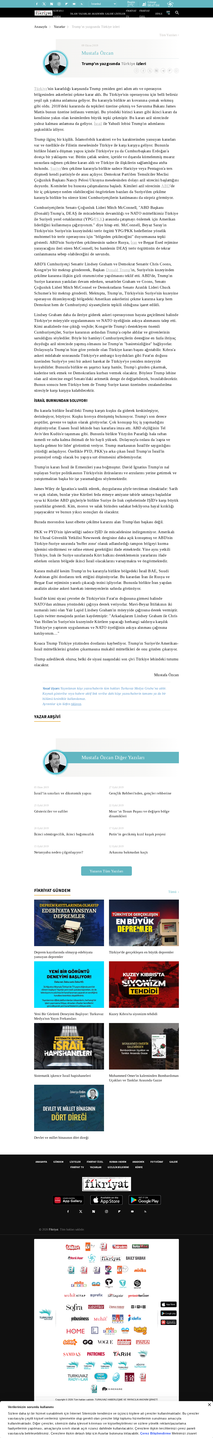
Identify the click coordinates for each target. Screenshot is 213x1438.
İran (135, 248)
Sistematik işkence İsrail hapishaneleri (63, 1093)
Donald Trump (120, 275)
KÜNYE (139, 1189)
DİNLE (159, 13)
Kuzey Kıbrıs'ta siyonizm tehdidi (133, 1031)
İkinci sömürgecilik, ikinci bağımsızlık (63, 851)
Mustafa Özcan (98, 53)
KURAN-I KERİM (117, 1183)
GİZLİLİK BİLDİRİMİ (118, 1189)
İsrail (125, 123)
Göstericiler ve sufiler (50, 828)
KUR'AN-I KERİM (72, 13)
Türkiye (128, 63)
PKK (93, 225)
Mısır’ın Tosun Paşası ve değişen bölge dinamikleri (138, 831)
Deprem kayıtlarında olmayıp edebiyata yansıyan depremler (64, 972)
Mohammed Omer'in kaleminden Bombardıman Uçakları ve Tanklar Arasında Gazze (142, 1098)
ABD (76, 191)
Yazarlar (60, 27)
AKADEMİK (104, 13)
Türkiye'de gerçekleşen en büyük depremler (142, 970)
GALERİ (113, 13)
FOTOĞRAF (156, 1183)
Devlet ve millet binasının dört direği (61, 1159)
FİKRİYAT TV (134, 13)
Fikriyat (53, 1251)
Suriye (89, 168)
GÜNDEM (58, 1183)
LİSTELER (123, 13)
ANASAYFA (41, 1183)
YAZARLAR (92, 13)
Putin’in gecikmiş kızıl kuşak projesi (137, 851)
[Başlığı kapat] (209, 1404)
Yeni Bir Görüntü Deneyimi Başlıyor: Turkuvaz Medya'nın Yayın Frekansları (68, 1033)
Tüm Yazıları (168, 35)
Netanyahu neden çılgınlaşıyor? (59, 869)
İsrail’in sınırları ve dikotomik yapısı (62, 810)
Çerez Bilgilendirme (156, 1433)
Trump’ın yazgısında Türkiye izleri (97, 27)
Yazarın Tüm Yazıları (106, 888)
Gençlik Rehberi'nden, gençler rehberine (141, 810)
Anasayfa (41, 27)
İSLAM (83, 13)
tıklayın (78, 721)
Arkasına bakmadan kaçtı (129, 869)
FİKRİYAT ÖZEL (148, 13)
